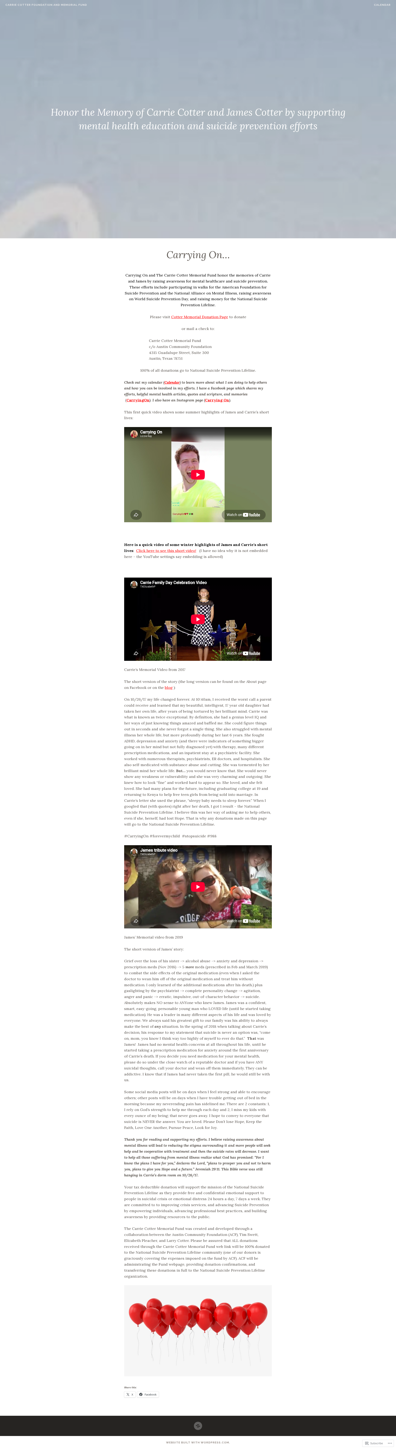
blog (169, 687)
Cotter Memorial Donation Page (199, 316)
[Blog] (198, 1424)
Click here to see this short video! (166, 550)
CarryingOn (138, 400)
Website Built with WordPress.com (197, 1442)
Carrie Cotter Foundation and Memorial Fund (46, 4)
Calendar (382, 4)
